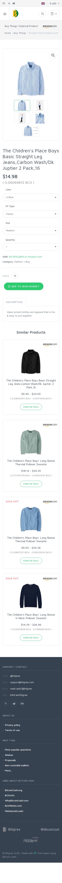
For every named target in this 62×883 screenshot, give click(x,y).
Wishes (9, 754)
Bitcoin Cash (9, 856)
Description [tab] (14, 301)
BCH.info (9, 795)
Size (8, 222)
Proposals (10, 760)
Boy (28, 261)
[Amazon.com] (50, 27)
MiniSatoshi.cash (14, 811)
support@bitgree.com (22, 682)
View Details (31, 407)
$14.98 (10, 176)
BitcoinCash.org (13, 790)
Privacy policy (12, 724)
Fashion (18, 261)
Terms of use (12, 730)
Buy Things (20, 32)
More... (8, 770)
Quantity (10, 239)
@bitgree (15, 675)
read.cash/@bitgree (21, 688)
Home (7, 32)
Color (8, 189)
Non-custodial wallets (17, 765)
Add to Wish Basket (25, 286)
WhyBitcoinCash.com (16, 800)
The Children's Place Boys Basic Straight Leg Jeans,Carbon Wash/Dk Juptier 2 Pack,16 (31, 384)
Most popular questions (18, 749)
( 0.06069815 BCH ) (18, 182)
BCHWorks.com (13, 805)
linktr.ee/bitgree (18, 694)
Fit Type (10, 206)
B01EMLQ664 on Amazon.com (25, 256)
